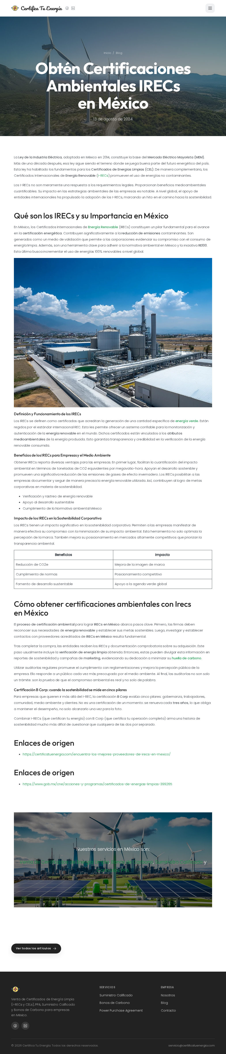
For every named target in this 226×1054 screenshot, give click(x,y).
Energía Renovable (103, 227)
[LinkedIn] (73, 8)
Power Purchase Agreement (121, 1010)
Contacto (168, 1010)
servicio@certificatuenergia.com (191, 1045)
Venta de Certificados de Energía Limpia (64, 862)
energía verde (186, 421)
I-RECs (103, 175)
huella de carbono (186, 658)
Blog (119, 53)
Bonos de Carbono (132, 862)
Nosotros (168, 995)
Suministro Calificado (179, 862)
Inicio (107, 53)
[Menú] (210, 8)
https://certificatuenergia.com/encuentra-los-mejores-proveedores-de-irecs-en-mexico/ (97, 754)
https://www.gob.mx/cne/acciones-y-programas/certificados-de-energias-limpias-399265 (97, 784)
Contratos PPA (113, 870)
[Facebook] (67, 8)
